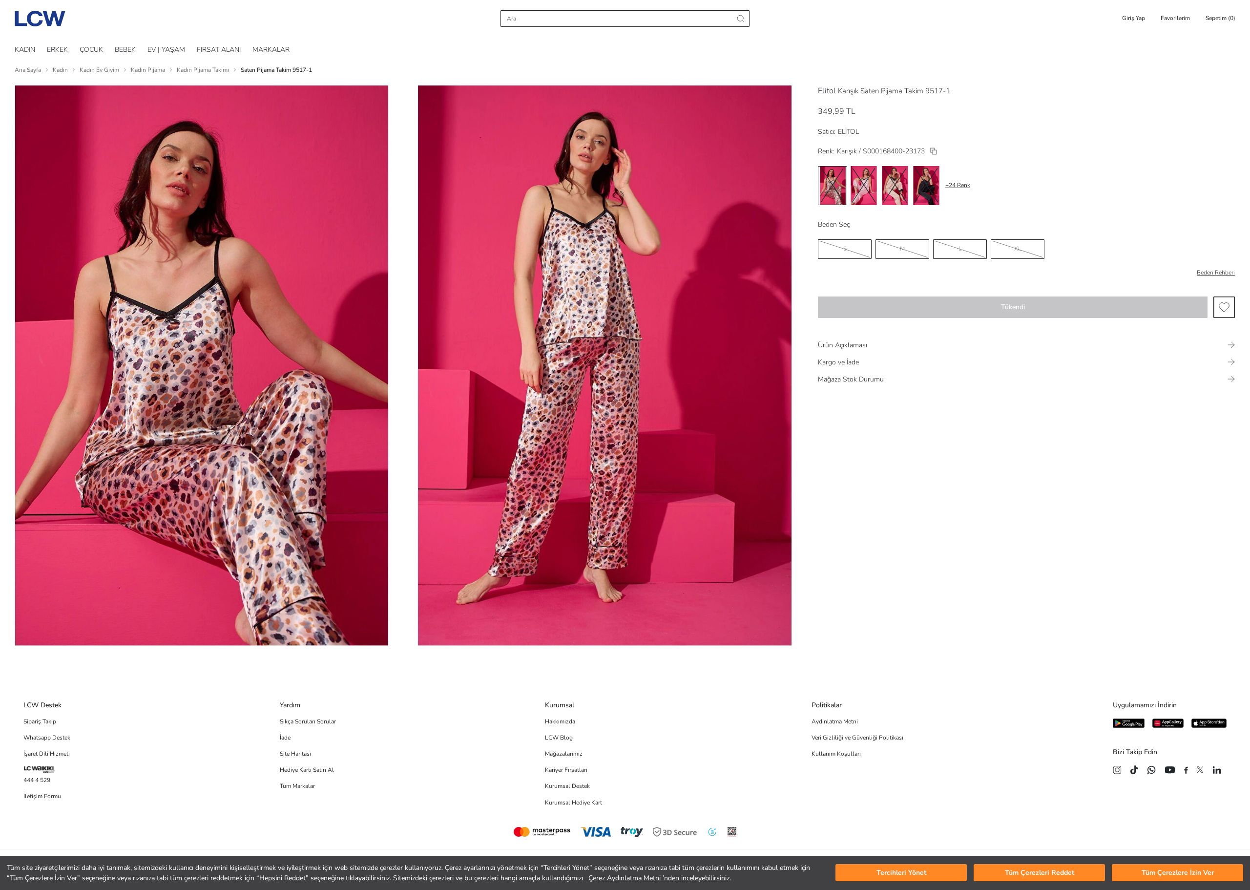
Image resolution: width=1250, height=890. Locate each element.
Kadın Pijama (148, 70)
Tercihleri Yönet (901, 873)
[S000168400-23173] (933, 151)
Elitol (827, 90)
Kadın (60, 70)
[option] (832, 185)
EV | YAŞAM (166, 49)
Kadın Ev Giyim (99, 70)
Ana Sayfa (28, 70)
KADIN (25, 49)
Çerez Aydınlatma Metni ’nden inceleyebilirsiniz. (659, 878)
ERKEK (57, 49)
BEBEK (125, 49)
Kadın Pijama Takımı (203, 70)
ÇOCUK (91, 49)
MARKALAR (271, 49)
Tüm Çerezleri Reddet (1039, 873)
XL (1017, 249)
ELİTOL (848, 131)
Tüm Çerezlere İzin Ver (1178, 873)
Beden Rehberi (1216, 272)
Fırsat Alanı (219, 49)
